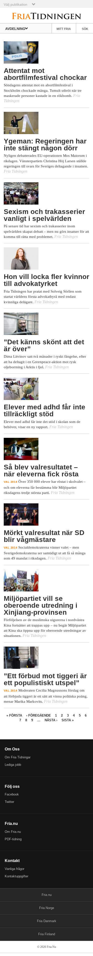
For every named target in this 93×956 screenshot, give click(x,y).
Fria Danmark (46, 921)
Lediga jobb (13, 765)
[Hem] (46, 15)
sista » (68, 720)
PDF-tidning (13, 839)
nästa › (51, 720)
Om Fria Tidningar (18, 757)
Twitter (9, 802)
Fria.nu (47, 895)
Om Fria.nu (13, 832)
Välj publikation (15, 4)
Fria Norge (46, 908)
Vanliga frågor (14, 869)
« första (14, 715)
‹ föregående (38, 715)
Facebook (12, 794)
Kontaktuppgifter (16, 876)
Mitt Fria (64, 29)
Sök (85, 29)
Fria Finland (46, 934)
